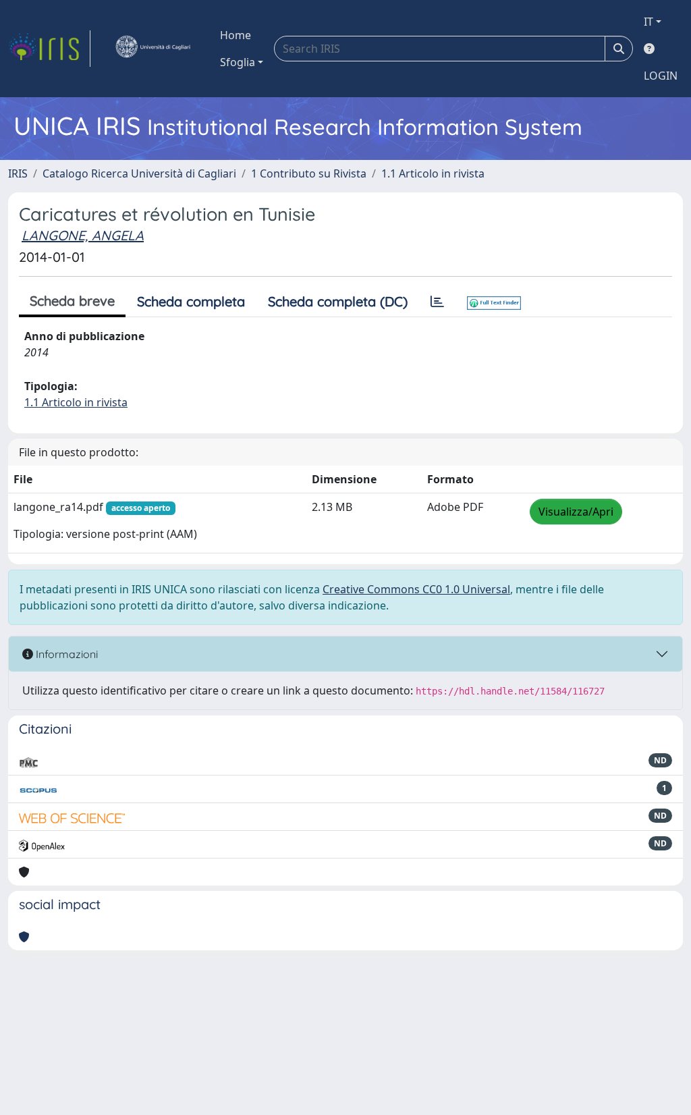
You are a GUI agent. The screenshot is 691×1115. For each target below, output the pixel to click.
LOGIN (661, 75)
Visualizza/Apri (575, 511)
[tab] (437, 302)
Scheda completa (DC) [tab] (338, 301)
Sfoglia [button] (237, 62)
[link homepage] (49, 48)
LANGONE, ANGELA (83, 235)
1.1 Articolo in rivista (433, 173)
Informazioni (65, 654)
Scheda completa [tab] (191, 301)
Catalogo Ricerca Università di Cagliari (139, 173)
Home (235, 35)
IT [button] (648, 21)
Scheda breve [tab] (72, 300)
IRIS (18, 173)
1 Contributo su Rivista (308, 173)
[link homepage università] (152, 48)
